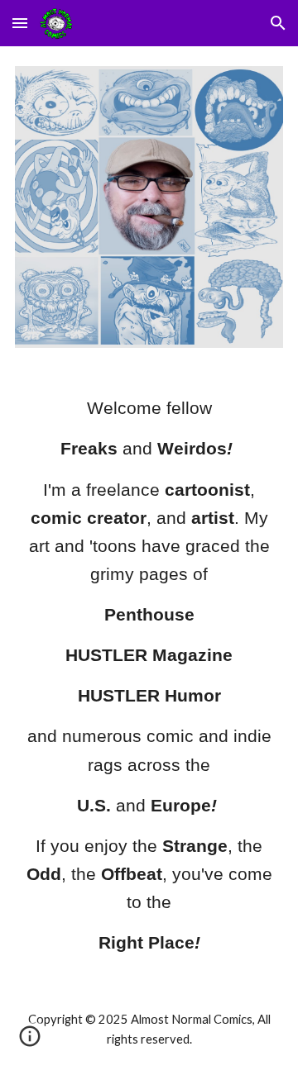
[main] (149, 675)
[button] (20, 22)
